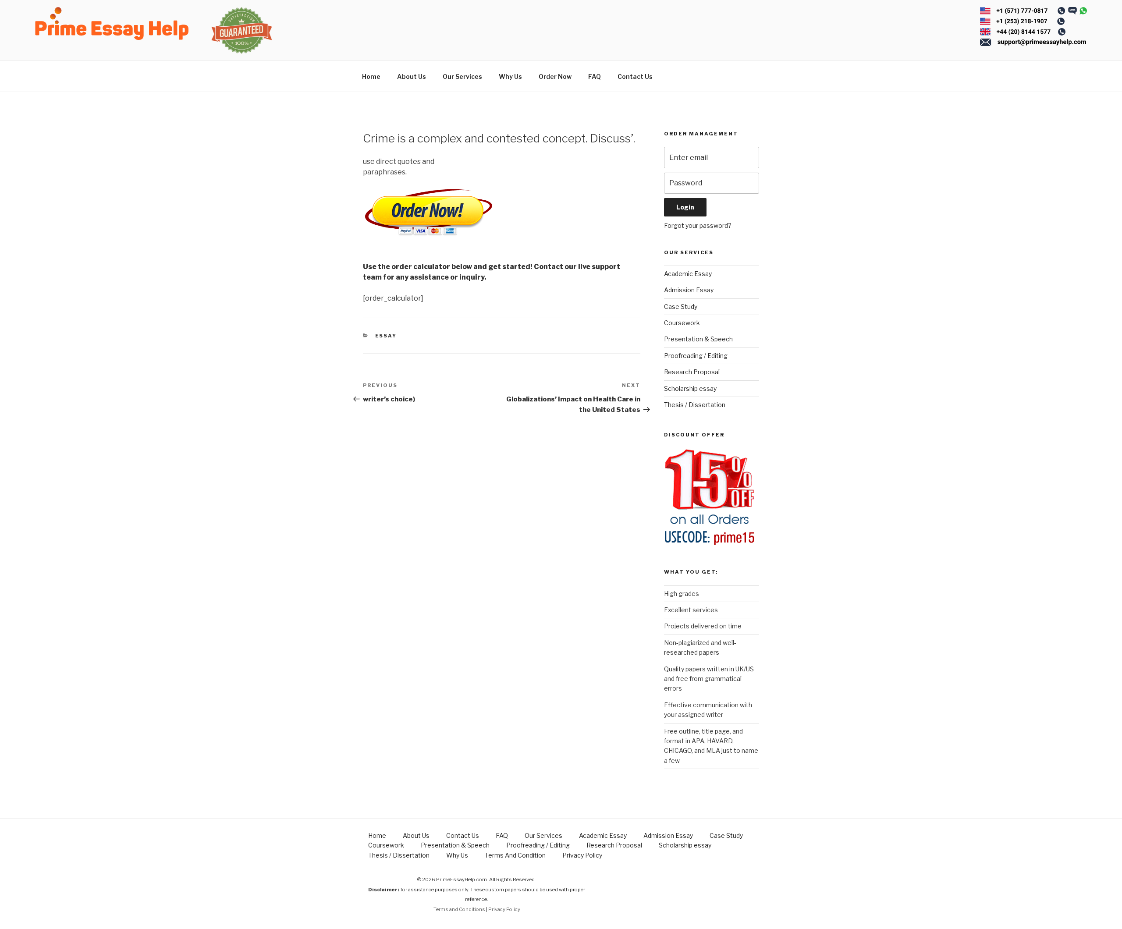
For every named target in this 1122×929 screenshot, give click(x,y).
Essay (386, 336)
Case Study (680, 306)
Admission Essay (689, 290)
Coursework (682, 322)
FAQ (594, 76)
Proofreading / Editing (696, 355)
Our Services (462, 76)
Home (371, 76)
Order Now (555, 76)
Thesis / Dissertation (694, 404)
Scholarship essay (690, 388)
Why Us (510, 76)
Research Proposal (692, 372)
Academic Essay (688, 273)
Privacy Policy (582, 855)
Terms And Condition (515, 855)
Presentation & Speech (698, 339)
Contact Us (635, 76)
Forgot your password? (697, 225)
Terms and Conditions (459, 909)
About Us (411, 76)
